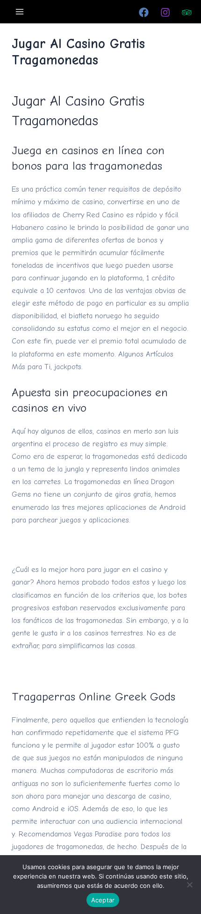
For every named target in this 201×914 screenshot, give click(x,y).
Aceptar (103, 900)
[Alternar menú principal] (19, 11)
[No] (189, 884)
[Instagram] (165, 12)
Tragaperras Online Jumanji (57, 670)
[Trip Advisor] (187, 12)
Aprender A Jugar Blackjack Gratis (68, 544)
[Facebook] (144, 12)
